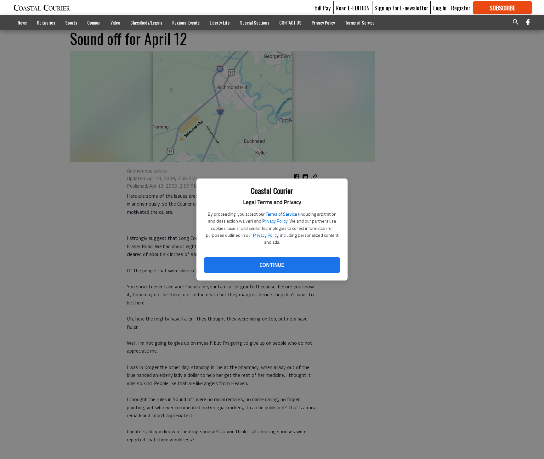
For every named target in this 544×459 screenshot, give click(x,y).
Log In (439, 7)
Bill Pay (322, 7)
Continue (272, 265)
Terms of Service (281, 214)
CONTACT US (290, 22)
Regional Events (186, 22)
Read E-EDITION (353, 7)
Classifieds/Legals (146, 22)
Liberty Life (220, 22)
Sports (71, 22)
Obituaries (46, 22)
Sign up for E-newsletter (401, 7)
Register (460, 7)
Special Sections (254, 22)
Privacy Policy (274, 221)
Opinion (93, 22)
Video (115, 22)
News (22, 22)
